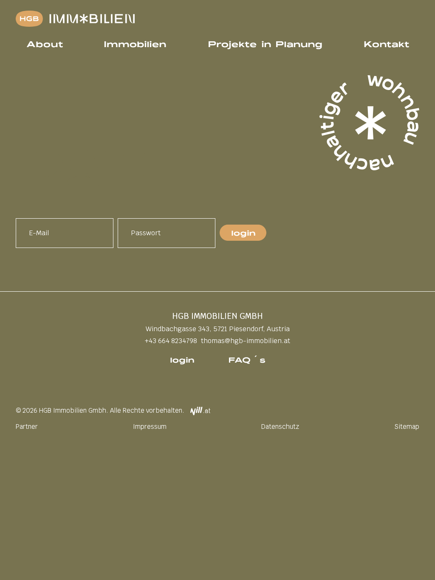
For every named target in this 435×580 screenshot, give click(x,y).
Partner (27, 426)
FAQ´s (247, 359)
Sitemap (406, 426)
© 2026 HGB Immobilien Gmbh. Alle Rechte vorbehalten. (100, 410)
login (181, 359)
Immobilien (135, 43)
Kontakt (386, 43)
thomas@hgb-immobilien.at (245, 340)
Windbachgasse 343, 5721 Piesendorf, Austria (218, 328)
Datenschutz (280, 426)
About (44, 43)
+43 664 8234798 (171, 340)
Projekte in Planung (265, 43)
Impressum (150, 426)
